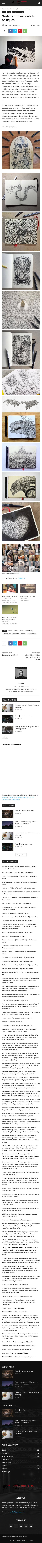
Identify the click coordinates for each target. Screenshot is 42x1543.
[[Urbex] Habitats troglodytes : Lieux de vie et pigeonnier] (7, 730)
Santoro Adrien (7, 952)
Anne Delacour (6, 1113)
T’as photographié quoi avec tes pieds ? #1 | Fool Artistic (19, 994)
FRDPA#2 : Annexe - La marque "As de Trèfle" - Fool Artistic (20, 978)
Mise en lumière (7, 733)
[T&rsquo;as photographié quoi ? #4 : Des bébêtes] (10, 609)
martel (4, 1296)
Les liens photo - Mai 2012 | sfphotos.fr (14, 1077)
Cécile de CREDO (7, 1312)
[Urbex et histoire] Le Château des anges (22, 888)
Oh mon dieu (6, 907)
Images (9, 12)
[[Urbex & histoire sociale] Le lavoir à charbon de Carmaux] (7, 825)
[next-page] (6, 737)
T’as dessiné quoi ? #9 (27, 596)
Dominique (5, 1025)
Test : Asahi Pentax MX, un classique (21, 872)
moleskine (16, 633)
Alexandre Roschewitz (9, 1208)
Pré (3, 969)
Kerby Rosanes (7, 633)
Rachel (4, 1012)
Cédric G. (5, 1214)
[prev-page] (3, 737)
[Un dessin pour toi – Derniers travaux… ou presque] (7, 708)
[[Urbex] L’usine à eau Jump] (7, 719)
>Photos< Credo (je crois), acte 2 (22, 1342)
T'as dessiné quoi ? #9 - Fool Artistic (13, 972)
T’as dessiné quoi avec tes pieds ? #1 (13, 997)
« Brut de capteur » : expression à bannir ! (20, 969)
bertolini (5, 961)
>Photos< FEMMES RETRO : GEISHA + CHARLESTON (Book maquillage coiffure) (20, 1140)
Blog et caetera (6, 722)
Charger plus (20, 855)
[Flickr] (21, 1526)
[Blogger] (11, 1526)
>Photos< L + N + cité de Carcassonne (20, 1296)
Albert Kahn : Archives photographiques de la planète (32, 657)
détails (16, 630)
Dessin (9, 9)
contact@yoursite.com (17, 1512)
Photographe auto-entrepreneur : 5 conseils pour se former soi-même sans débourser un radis (20, 1047)
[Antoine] (3, 25)
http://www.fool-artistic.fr (21, 686)
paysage (14, 12)
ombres (23, 633)
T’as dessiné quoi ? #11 (10, 655)
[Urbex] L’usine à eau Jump (23, 716)
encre (21, 630)
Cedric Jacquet (6, 1194)
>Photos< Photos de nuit (20, 1284)
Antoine (8, 25)
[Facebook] (10, 31)
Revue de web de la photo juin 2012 (13, 1072)
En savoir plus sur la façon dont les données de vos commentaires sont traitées (20, 797)
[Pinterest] (20, 31)
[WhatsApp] (25, 31)
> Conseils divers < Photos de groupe (20, 1220)
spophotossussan (7, 882)
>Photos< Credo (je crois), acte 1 (22, 1349)
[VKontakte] (31, 1526)
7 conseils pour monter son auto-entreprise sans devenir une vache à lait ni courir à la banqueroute (19, 1302)
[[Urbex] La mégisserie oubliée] (7, 814)
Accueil (4, 9)
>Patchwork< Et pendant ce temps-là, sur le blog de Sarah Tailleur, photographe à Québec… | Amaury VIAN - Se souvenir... (20, 1055)
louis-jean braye (7, 965)
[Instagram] (26, 1526)
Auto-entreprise (7, 1300)
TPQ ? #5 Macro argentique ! (24, 932)
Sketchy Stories (32, 633)
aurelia (4, 1029)
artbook (10, 630)
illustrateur (28, 630)
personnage (20, 12)
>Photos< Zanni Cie (18, 1308)
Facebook (21, 578)
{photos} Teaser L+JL (16, 1022)
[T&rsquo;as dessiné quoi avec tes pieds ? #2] (10, 588)
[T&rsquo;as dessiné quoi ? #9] (28, 588)
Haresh (4, 1022)
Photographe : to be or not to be (22, 1018)
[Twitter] (15, 31)
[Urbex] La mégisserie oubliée (24, 810)
